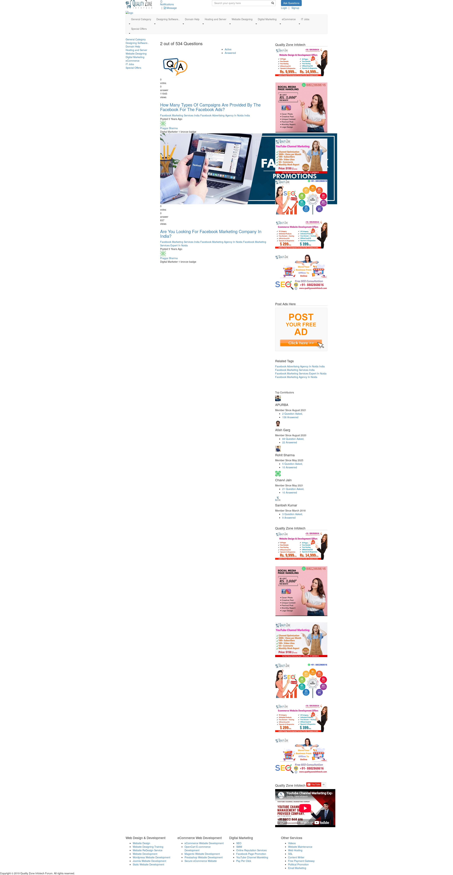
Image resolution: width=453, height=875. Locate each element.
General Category (136, 39)
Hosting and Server (136, 50)
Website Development (145, 854)
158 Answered (290, 417)
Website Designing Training (148, 846)
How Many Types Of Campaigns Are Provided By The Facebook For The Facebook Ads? (210, 106)
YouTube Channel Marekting (252, 857)
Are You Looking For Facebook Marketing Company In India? (210, 233)
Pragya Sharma (169, 128)
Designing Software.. (137, 43)
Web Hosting (295, 850)
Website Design (141, 843)
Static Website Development (148, 864)
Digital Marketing (135, 57)
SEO (238, 843)
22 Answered (289, 442)
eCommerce (132, 60)
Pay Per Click (243, 861)
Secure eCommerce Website (201, 861)
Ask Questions (291, 3)
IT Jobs (130, 64)
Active (228, 49)
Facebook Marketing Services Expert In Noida (300, 373)
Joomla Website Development (149, 861)
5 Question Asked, (292, 463)
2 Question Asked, (292, 413)
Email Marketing (297, 868)
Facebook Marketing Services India (180, 115)
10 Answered (289, 467)
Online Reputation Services (251, 850)
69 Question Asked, (293, 439)
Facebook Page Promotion (251, 854)
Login (284, 8)
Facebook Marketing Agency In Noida (221, 242)
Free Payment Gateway (301, 861)
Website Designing (136, 53)
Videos (292, 843)
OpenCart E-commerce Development (198, 848)
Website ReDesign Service (147, 850)
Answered (230, 53)
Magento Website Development (202, 854)
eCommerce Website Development (204, 843)
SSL (290, 854)
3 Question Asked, (292, 514)
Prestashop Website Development (204, 857)
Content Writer (296, 857)
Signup (295, 8)
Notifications (167, 4)
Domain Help (133, 46)
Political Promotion (298, 864)
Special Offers (133, 67)
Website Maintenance (300, 846)
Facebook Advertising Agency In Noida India (225, 115)
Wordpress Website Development (151, 857)
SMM (239, 846)
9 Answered (289, 517)
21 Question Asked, (293, 489)
